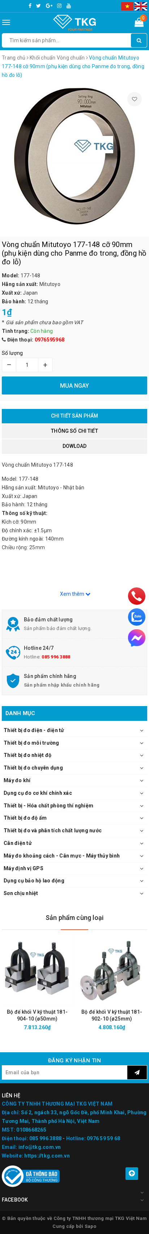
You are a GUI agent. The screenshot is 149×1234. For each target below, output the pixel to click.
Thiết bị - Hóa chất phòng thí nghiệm (48, 805)
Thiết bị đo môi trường (31, 743)
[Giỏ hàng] (139, 24)
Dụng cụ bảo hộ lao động (34, 880)
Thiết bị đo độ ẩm (25, 818)
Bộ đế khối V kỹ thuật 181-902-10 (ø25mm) (111, 1015)
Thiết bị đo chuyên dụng (33, 768)
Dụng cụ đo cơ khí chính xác (38, 793)
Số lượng (12, 353)
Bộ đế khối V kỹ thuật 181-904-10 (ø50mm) (37, 1015)
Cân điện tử (18, 843)
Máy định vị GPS (23, 868)
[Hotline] (136, 596)
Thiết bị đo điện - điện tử (34, 730)
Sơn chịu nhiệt (21, 893)
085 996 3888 (56, 657)
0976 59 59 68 (103, 1138)
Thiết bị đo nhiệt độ (27, 755)
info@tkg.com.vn (39, 1147)
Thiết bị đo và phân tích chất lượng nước (53, 830)
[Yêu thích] (134, 99)
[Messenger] (136, 638)
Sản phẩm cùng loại (74, 917)
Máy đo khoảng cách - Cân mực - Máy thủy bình (62, 856)
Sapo (91, 1226)
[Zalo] (136, 617)
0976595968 (50, 340)
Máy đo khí (17, 780)
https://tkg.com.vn (47, 1156)
